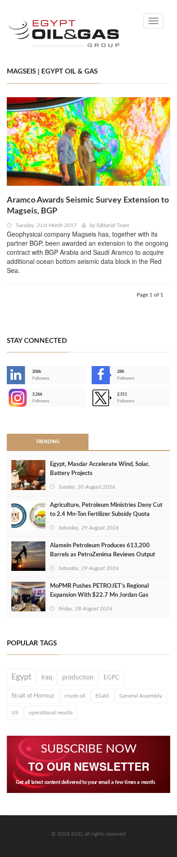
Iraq (46, 677)
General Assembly (140, 695)
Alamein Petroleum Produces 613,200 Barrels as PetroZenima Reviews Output (102, 550)
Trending (47, 442)
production (77, 677)
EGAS (102, 695)
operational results (51, 712)
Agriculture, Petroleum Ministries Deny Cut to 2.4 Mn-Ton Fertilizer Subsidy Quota (106, 509)
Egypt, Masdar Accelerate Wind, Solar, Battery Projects (99, 468)
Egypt (21, 677)
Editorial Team (113, 225)
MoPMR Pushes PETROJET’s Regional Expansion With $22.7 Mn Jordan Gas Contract (99, 595)
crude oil (74, 695)
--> (8, 398)
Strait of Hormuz (32, 695)
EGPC (111, 678)
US (15, 712)
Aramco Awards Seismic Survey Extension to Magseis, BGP (88, 205)
